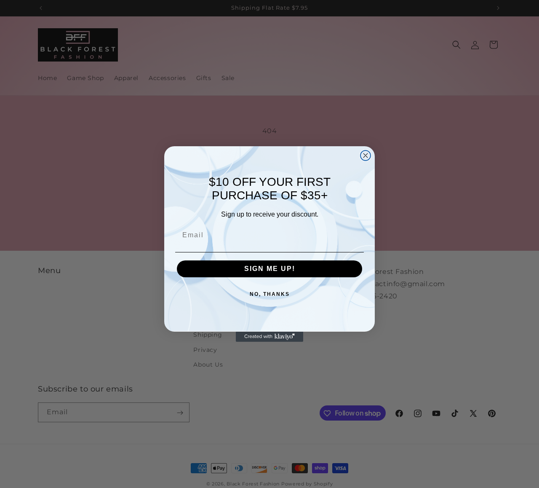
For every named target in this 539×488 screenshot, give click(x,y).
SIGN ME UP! (269, 268)
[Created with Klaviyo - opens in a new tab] (269, 337)
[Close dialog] (365, 155)
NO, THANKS (270, 294)
